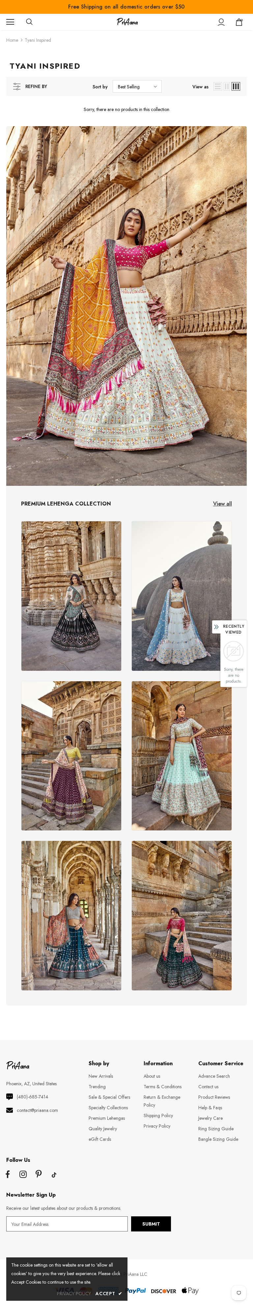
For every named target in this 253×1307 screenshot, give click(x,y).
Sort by (100, 86)
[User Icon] (221, 22)
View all (222, 503)
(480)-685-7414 (32, 1096)
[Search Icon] (36, 22)
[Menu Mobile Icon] (10, 22)
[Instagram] (23, 1175)
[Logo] (127, 22)
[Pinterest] (38, 1175)
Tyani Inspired (38, 40)
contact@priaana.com (37, 1110)
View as (200, 86)
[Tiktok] (54, 1175)
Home (12, 40)
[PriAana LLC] (71, 596)
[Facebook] (8, 1175)
